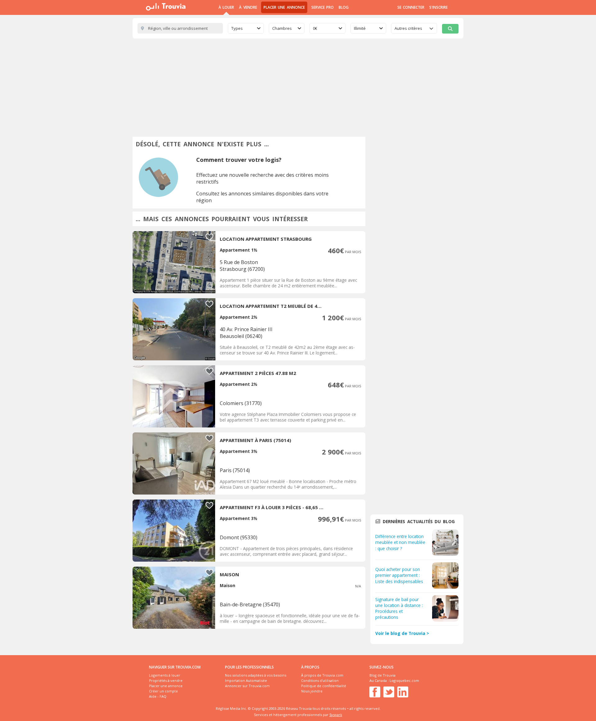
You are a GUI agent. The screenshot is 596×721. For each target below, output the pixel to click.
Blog (344, 7)
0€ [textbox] (315, 28)
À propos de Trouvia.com (322, 675)
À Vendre (248, 7)
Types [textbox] (237, 28)
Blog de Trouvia (382, 675)
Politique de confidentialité (323, 685)
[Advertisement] (298, 85)
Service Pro (322, 7)
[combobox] (246, 28)
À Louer (226, 7)
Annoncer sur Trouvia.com (247, 685)
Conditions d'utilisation (320, 680)
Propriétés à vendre (166, 680)
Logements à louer (164, 675)
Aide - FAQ (157, 696)
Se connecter (410, 7)
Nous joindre (312, 691)
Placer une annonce (284, 7)
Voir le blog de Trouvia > (402, 633)
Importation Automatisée (246, 680)
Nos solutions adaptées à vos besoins (255, 675)
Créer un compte (163, 691)
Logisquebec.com (404, 680)
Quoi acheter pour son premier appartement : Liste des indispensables (399, 575)
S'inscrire (438, 7)
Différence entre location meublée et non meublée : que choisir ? (400, 542)
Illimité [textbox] (360, 28)
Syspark (335, 714)
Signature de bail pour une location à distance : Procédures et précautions (399, 608)
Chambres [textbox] (282, 28)
